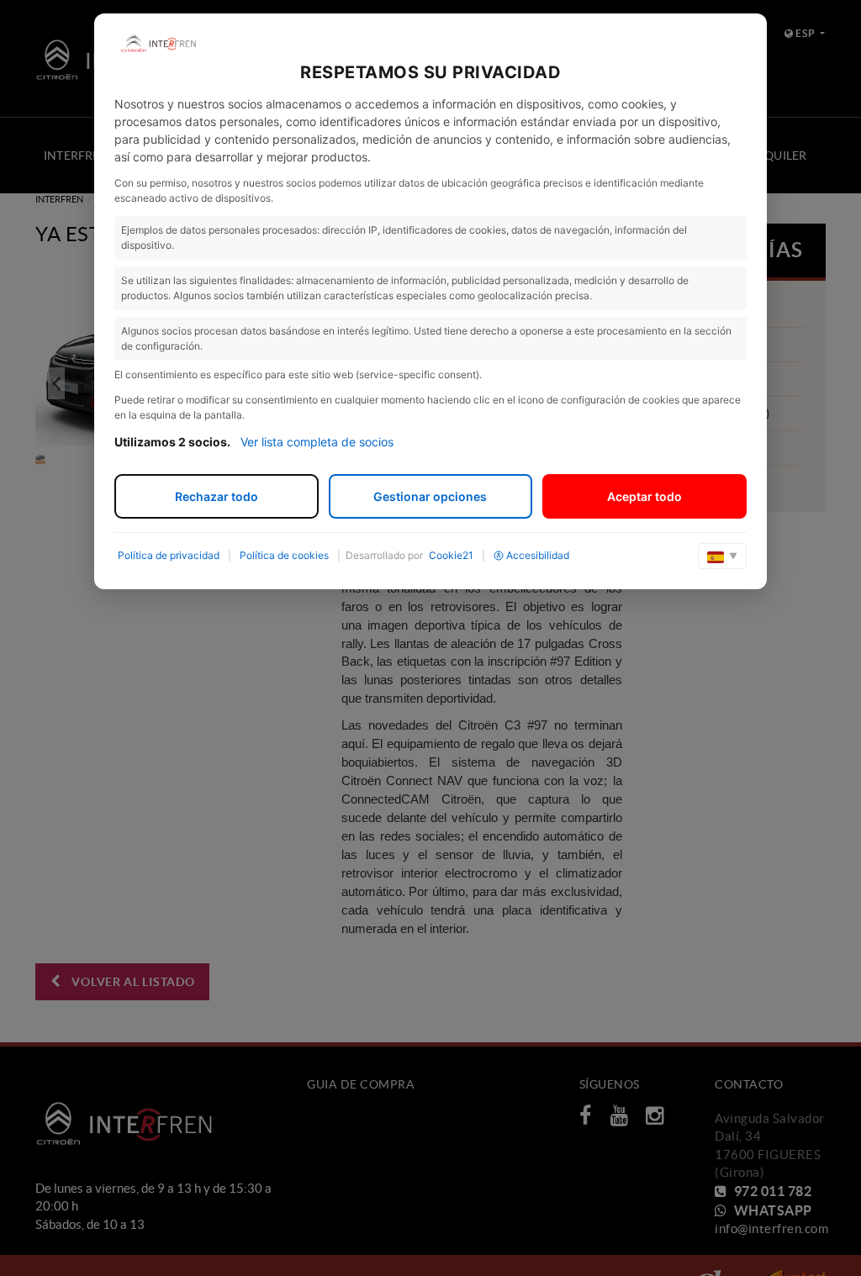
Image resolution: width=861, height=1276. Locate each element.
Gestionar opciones (430, 496)
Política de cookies (284, 555)
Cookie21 (451, 555)
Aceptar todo (644, 496)
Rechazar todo (216, 496)
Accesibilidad (537, 555)
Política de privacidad (168, 555)
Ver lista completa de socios (317, 442)
